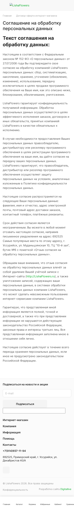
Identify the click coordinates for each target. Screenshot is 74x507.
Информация (11, 432)
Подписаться (25, 404)
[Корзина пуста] (68, 5)
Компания (9, 426)
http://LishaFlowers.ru (41, 276)
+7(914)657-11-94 (14, 450)
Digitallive (65, 489)
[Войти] (60, 5)
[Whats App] (6, 470)
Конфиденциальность (15, 489)
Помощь (8, 438)
